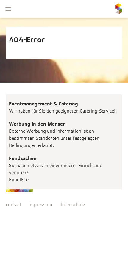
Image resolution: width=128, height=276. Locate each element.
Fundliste (19, 179)
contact (13, 204)
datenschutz (72, 204)
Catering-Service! (97, 111)
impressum (40, 204)
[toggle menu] (8, 9)
